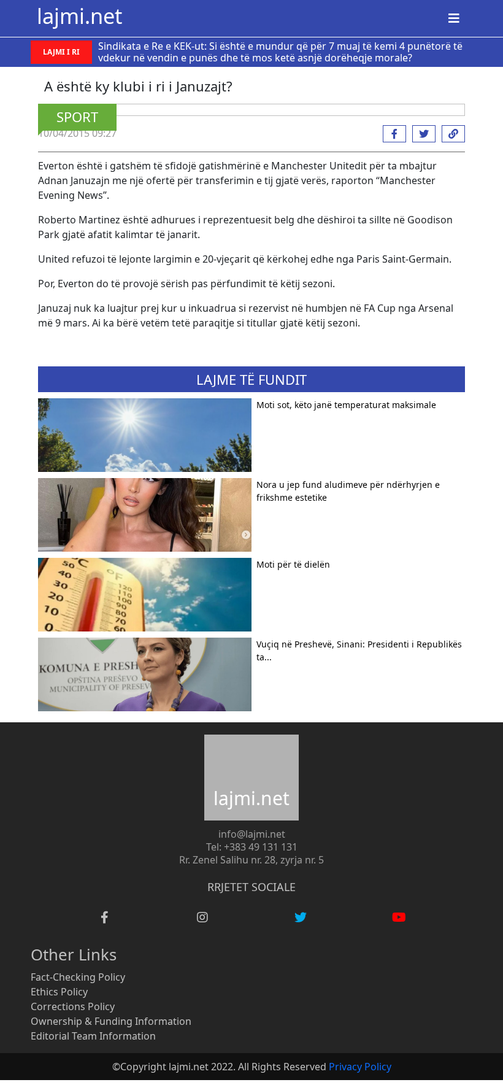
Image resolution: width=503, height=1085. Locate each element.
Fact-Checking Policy (78, 977)
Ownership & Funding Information (111, 1021)
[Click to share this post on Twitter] (421, 133)
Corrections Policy (73, 1006)
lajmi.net (79, 15)
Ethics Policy (59, 991)
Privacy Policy (360, 1066)
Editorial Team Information (93, 1036)
